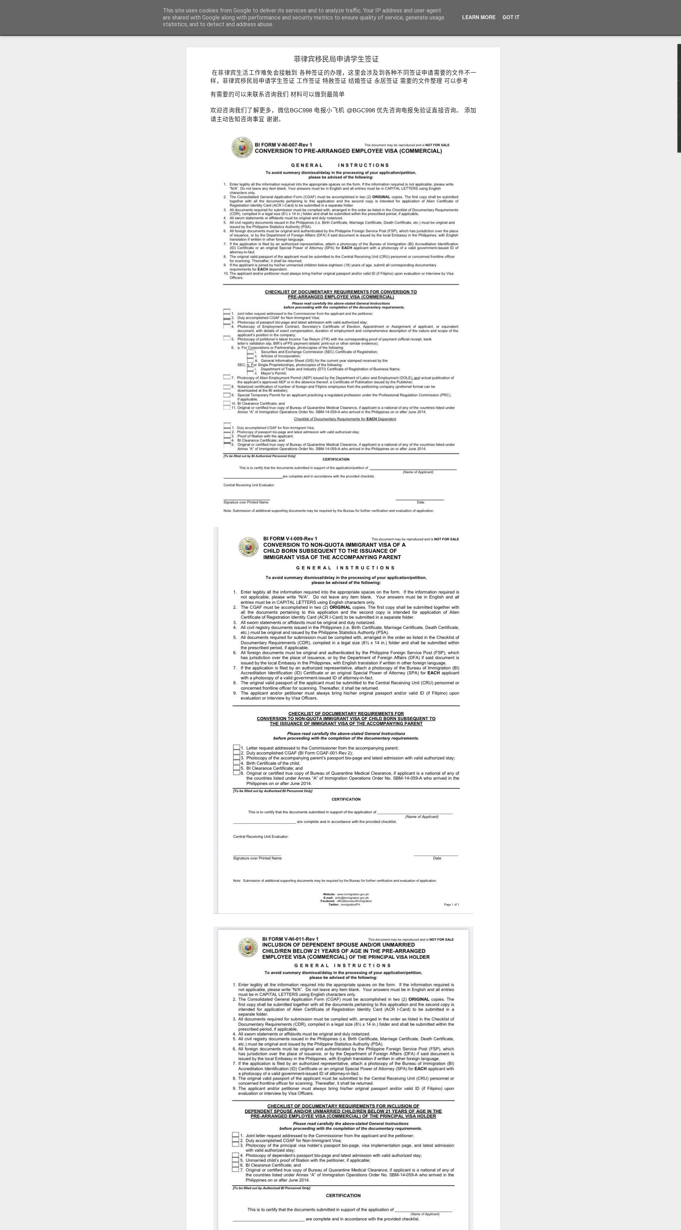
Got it (511, 17)
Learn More (478, 17)
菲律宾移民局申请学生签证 (336, 59)
